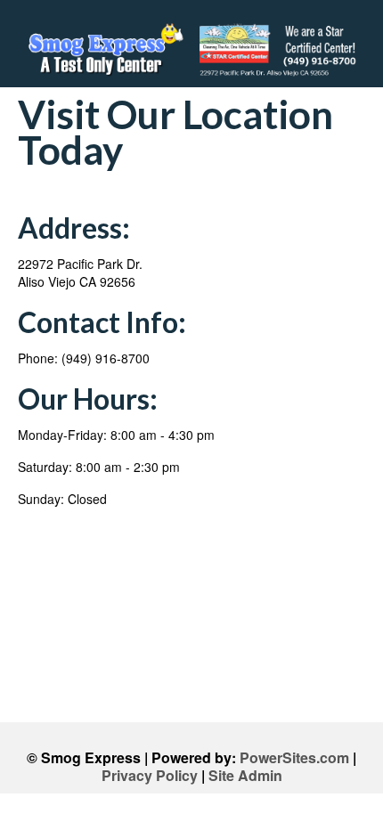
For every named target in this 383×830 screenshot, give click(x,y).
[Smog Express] (191, 49)
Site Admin (245, 775)
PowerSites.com (294, 757)
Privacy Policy (150, 775)
